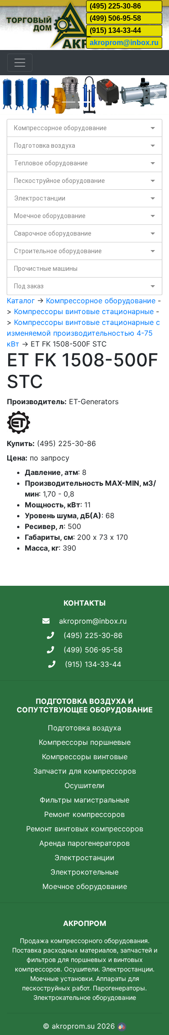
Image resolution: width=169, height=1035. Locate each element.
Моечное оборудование (50, 215)
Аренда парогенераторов (84, 843)
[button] (12, 94)
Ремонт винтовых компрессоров (84, 828)
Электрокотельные (84, 871)
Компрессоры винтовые (85, 756)
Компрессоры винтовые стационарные (84, 311)
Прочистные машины (46, 268)
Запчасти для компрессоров (84, 770)
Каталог (21, 300)
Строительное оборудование (58, 251)
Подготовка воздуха (44, 145)
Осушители (84, 785)
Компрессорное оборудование (60, 128)
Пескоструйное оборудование (59, 180)
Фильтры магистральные (84, 799)
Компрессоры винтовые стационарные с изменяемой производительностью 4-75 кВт (83, 333)
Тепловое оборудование (51, 163)
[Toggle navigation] (19, 63)
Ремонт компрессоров (84, 814)
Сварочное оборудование (52, 233)
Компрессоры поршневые (85, 742)
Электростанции (39, 198)
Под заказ (29, 286)
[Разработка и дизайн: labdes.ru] (121, 1025)
